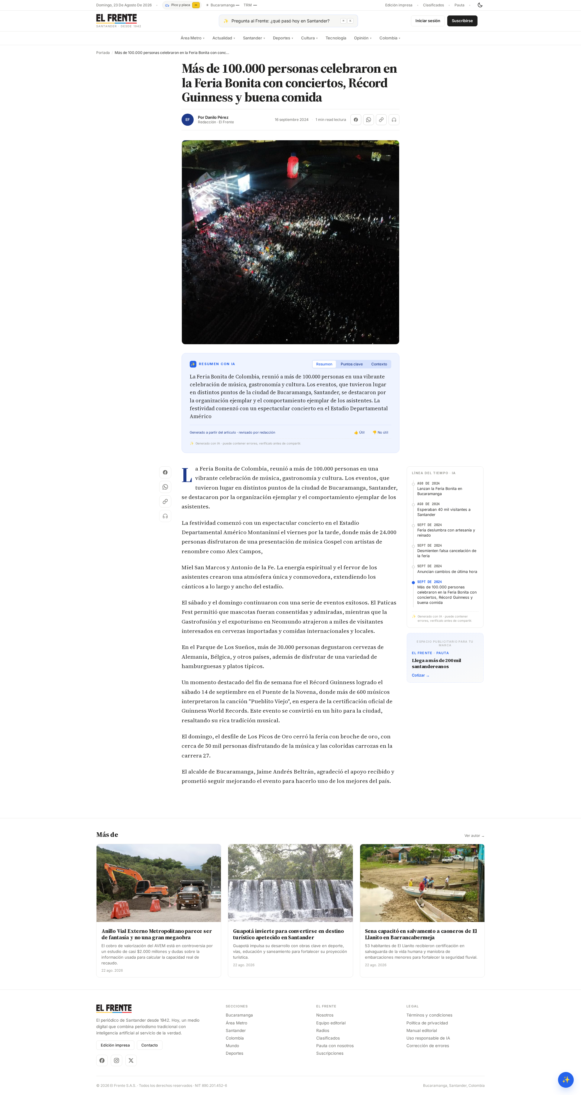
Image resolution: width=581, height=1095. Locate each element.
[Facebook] (102, 1060)
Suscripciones (329, 1053)
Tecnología (336, 37)
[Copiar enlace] (381, 119)
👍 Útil (359, 432)
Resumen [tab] (324, 364)
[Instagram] (116, 1060)
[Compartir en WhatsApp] (368, 119)
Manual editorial (421, 1030)
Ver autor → (474, 836)
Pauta (459, 5)
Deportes (283, 37)
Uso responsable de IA (428, 1038)
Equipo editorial (331, 1022)
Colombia (389, 37)
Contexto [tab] (379, 364)
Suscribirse (462, 20)
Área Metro (193, 37)
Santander (254, 37)
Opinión (363, 37)
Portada (103, 53)
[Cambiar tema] (480, 5)
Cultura (309, 37)
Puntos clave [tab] (352, 364)
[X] (131, 1060)
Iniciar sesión (427, 20)
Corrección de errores (427, 1045)
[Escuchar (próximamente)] (394, 119)
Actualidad (223, 37)
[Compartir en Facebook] (355, 119)
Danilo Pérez (216, 117)
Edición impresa (398, 5)
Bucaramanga (239, 1015)
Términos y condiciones (429, 1015)
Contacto (149, 1045)
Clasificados (433, 5)
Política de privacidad (427, 1022)
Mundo (232, 1045)
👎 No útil (380, 432)
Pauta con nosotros (335, 1045)
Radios (322, 1030)
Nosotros (324, 1015)
